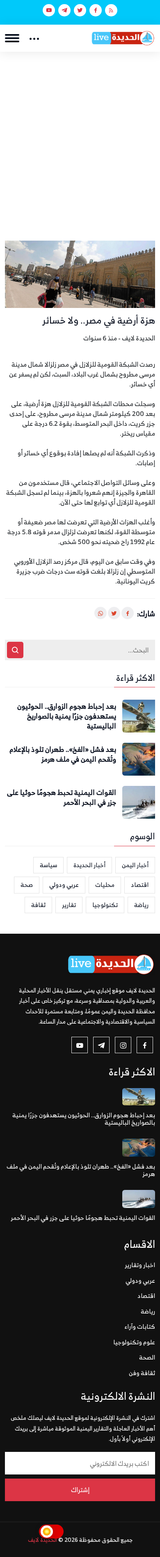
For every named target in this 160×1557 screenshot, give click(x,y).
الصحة (147, 1357)
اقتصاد (140, 884)
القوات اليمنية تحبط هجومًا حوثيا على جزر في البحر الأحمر (61, 798)
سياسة (48, 864)
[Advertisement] (80, 136)
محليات (104, 884)
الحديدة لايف (42, 1539)
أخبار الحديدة (89, 864)
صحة (27, 884)
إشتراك (80, 1489)
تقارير (69, 904)
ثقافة (38, 904)
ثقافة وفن (142, 1372)
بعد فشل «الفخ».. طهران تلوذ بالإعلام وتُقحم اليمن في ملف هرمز (62, 755)
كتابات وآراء (140, 1326)
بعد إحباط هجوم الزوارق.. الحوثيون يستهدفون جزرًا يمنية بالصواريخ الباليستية (66, 716)
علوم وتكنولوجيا (134, 1342)
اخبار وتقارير (140, 1264)
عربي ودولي (64, 884)
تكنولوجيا (105, 904)
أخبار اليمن (135, 864)
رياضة (141, 904)
